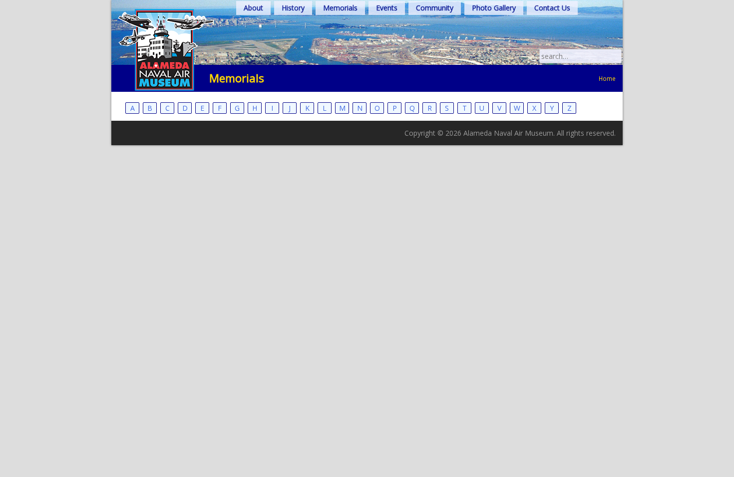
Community (434, 7)
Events (386, 7)
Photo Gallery (494, 7)
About (253, 7)
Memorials (340, 7)
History (293, 7)
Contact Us (552, 7)
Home (607, 78)
